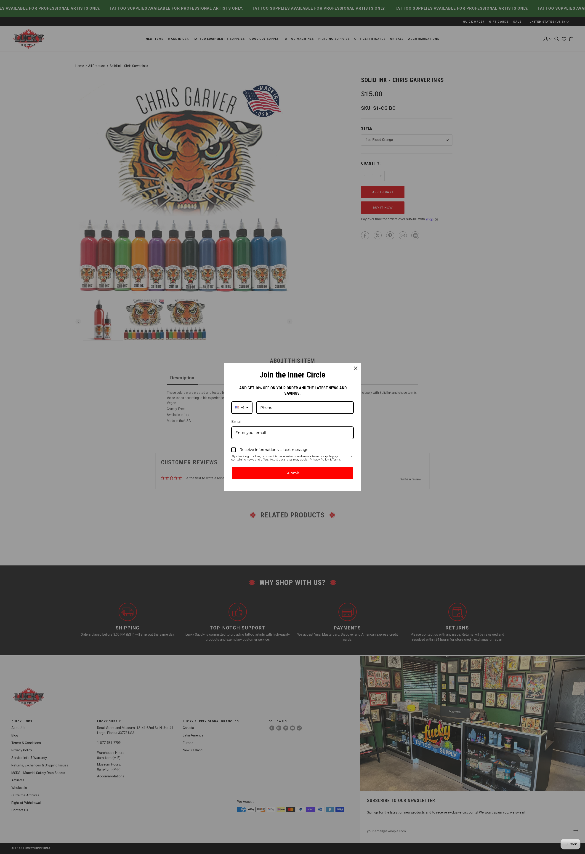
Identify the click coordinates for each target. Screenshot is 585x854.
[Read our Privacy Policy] (351, 457)
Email (236, 421)
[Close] (355, 368)
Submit (292, 473)
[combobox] (242, 407)
